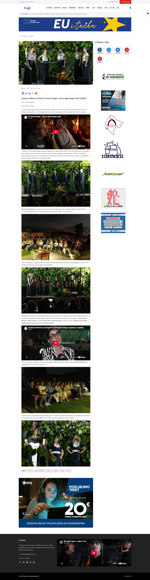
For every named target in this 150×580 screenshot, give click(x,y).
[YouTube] (114, 2)
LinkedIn (117, 53)
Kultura (81, 8)
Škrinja (99, 8)
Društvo (57, 8)
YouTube (126, 53)
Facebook (100, 53)
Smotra (55, 470)
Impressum (128, 576)
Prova (64, 8)
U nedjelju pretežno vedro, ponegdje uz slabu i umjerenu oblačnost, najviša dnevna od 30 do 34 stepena (58, 14)
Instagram (100, 62)
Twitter (109, 53)
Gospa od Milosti (38, 470)
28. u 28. (112, 8)
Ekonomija (72, 8)
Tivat (29, 470)
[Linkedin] (112, 2)
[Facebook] (108, 2)
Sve (118, 8)
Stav (105, 8)
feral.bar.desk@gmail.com (28, 554)
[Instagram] (117, 2)
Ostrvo (48, 470)
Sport (88, 8)
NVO (68, 470)
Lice (93, 8)
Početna (49, 8)
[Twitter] (110, 2)
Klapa (62, 470)
